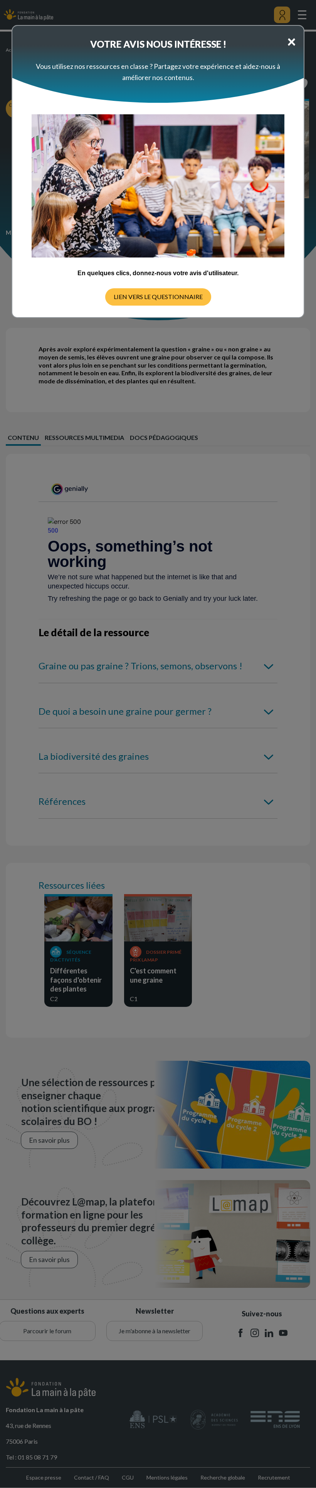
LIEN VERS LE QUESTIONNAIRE (158, 296)
